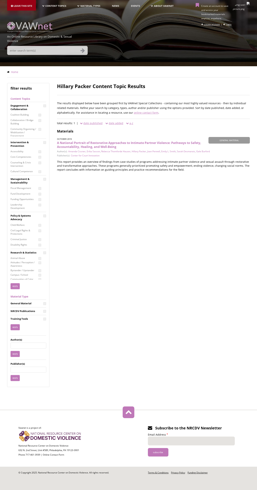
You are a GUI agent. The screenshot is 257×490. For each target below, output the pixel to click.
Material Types (90, 6)
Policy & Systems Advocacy (21, 217)
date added (116, 123)
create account (212, 24)
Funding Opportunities (22, 199)
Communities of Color (22, 279)
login (228, 24)
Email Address (157, 434)
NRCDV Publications (23, 311)
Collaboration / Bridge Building (22, 122)
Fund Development (20, 193)
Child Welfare (18, 225)
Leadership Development (18, 206)
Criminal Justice (19, 239)
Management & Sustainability (20, 180)
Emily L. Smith (168, 151)
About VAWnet (164, 6)
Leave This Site (22, 6)
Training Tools (19, 318)
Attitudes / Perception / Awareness (22, 264)
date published (93, 123)
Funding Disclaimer (198, 472)
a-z (131, 123)
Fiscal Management (21, 188)
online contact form (146, 112)
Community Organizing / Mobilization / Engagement (23, 132)
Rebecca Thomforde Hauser (116, 151)
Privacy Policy (178, 472)
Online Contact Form (53, 454)
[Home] (29, 31)
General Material (21, 303)
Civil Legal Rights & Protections (20, 232)
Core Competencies (21, 156)
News (115, 6)
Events (135, 6)
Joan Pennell (153, 151)
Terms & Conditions (158, 472)
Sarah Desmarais (186, 151)
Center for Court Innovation (85, 155)
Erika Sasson (93, 151)
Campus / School (19, 274)
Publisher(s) (18, 363)
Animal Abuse (18, 258)
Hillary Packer (139, 151)
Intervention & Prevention (20, 144)
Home (14, 72)
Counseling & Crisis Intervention (21, 164)
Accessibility (17, 151)
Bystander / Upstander (22, 270)
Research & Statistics (23, 252)
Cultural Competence (22, 171)
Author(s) (16, 339)
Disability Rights (19, 244)
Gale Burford (203, 151)
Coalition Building (20, 114)
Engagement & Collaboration (19, 107)
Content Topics (55, 6)
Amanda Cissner (77, 151)
